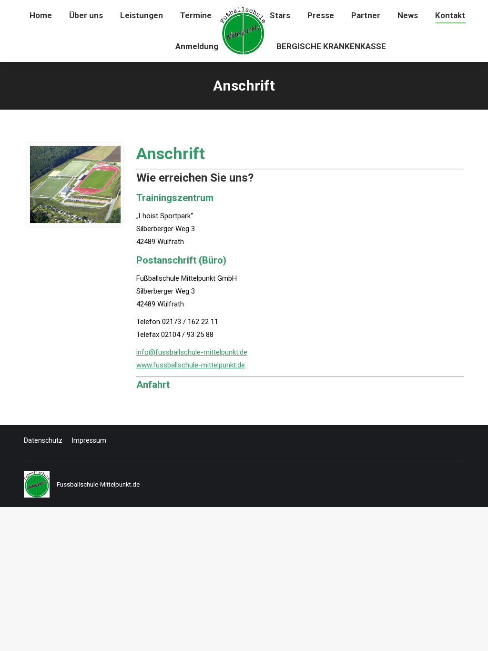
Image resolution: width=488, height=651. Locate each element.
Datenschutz (43, 440)
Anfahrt (153, 384)
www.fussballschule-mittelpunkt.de (190, 365)
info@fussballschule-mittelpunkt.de (191, 352)
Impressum (89, 440)
